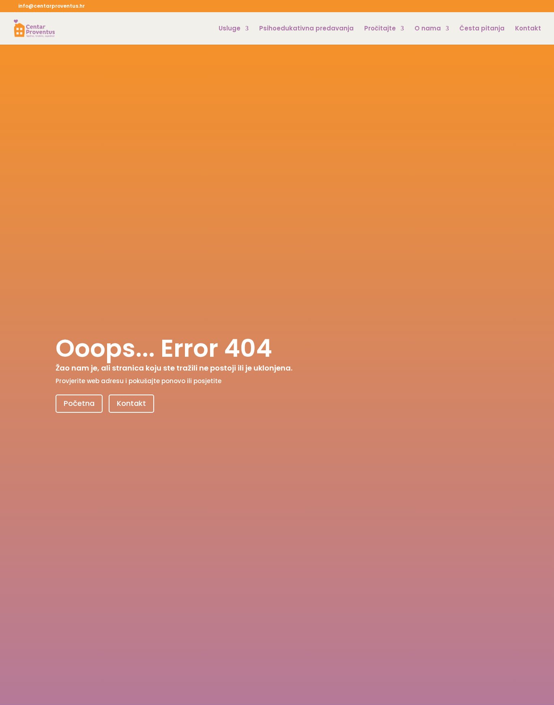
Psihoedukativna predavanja (306, 29)
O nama (427, 29)
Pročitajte (380, 29)
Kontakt (528, 29)
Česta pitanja (482, 29)
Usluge (229, 29)
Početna (79, 403)
